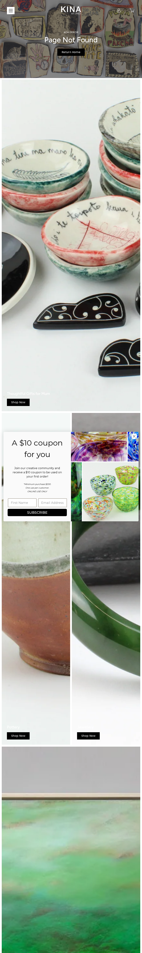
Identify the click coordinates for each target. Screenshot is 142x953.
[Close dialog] (134, 436)
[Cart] (132, 10)
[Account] (119, 10)
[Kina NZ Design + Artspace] (71, 10)
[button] (125, 10)
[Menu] (11, 10)
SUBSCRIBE (37, 512)
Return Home (71, 52)
